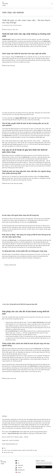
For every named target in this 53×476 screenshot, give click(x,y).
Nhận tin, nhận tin (40, 460)
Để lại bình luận (8, 452)
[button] (52, 3)
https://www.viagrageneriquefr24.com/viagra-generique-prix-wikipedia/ (22, 355)
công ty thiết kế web (23, 450)
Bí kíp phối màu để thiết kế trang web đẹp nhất (23, 304)
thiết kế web (33, 450)
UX (4, 448)
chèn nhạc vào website (10, 450)
